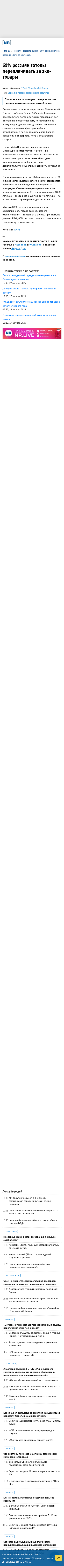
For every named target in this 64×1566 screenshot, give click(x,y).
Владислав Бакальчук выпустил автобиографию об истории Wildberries (34, 1309)
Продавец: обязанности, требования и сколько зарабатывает (29, 1238)
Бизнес (9, 1319)
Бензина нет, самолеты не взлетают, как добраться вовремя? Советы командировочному (31, 1414)
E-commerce (12, 1275)
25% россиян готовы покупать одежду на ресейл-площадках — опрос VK (34, 1353)
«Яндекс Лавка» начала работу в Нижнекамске (33, 1380)
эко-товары (19, 93)
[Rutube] (42, 43)
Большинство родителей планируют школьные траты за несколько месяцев (33, 1300)
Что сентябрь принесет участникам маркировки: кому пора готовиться (30, 1455)
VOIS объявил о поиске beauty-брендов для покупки (31, 1432)
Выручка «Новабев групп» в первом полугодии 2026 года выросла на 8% (33, 1526)
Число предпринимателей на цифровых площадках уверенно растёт (29, 1265)
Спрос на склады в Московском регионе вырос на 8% (34, 1473)
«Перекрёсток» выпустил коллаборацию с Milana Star (34, 1482)
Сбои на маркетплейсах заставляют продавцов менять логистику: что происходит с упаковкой (29, 1282)
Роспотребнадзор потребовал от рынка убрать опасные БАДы (33, 1221)
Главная (7, 51)
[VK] (20, 43)
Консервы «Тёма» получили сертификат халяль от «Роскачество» (34, 1246)
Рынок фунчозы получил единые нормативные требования (33, 1344)
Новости (17, 51)
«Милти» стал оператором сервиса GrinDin (31, 1440)
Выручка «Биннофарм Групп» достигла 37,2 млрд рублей (35, 1422)
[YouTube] (36, 43)
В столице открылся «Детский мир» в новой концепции (31, 1507)
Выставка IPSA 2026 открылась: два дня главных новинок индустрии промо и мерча (34, 1334)
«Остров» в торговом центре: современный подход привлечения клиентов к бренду (32, 1326)
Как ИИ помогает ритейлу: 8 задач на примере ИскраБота (28, 1499)
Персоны (10, 1363)
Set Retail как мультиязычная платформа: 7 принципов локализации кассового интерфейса (29, 1543)
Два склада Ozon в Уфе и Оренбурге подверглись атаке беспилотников (28, 1463)
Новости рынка (30, 51)
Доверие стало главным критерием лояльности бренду (33, 1290)
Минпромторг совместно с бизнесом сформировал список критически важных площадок (30, 1201)
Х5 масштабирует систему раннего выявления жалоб (33, 1397)
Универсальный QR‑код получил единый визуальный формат (30, 1256)
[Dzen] (31, 43)
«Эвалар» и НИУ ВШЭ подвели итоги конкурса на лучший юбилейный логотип (34, 1388)
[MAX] (25, 43)
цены (10, 93)
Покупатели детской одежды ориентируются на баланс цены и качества (33, 1212)
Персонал (11, 1231)
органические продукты (37, 93)
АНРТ (17, 229)
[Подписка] (47, 43)
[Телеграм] (14, 43)
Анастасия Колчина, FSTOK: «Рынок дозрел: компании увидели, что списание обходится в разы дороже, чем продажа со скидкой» (29, 1372)
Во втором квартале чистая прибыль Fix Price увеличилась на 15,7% (32, 1517)
